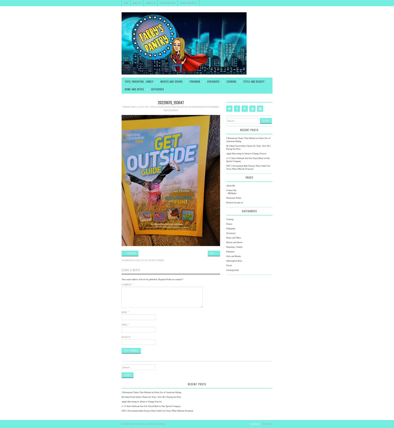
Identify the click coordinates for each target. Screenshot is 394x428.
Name (125, 312)
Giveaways (213, 81)
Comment (128, 284)
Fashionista (255, 423)
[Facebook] (237, 109)
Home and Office (134, 89)
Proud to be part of (188, 3)
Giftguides (157, 89)
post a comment (157, 260)
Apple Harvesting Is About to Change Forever (246, 153)
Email (126, 324)
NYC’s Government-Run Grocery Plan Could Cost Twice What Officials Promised (248, 167)
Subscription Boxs (234, 260)
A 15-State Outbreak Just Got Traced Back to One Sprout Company (151, 406)
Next (214, 253)
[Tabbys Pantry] (184, 43)
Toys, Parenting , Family (139, 81)
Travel (229, 265)
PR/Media (232, 193)
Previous (130, 253)
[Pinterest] (245, 109)
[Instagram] (260, 109)
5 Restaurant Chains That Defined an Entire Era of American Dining (151, 392)
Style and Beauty (254, 81)
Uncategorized (232, 269)
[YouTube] (252, 109)
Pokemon (195, 81)
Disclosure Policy (167, 3)
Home (126, 3)
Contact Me (150, 3)
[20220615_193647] (171, 180)
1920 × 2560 (149, 106)
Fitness (229, 223)
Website (126, 337)
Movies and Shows (172, 81)
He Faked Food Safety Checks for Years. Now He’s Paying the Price (151, 396)
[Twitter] (229, 109)
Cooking (231, 81)
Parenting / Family (234, 246)
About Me (137, 3)
